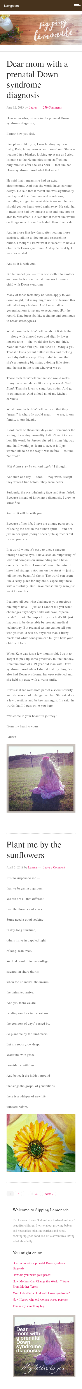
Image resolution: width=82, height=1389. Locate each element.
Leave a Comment (54, 867)
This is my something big (28, 1306)
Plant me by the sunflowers (34, 849)
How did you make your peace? (32, 1275)
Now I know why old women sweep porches (40, 1299)
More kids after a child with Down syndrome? (41, 1293)
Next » (49, 1194)
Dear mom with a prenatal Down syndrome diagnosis (37, 78)
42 (36, 1194)
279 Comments (52, 107)
